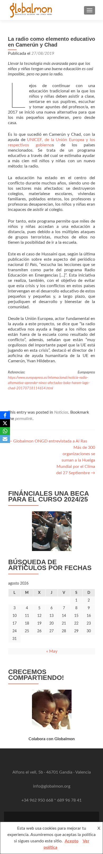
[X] (5, 423)
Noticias (61, 412)
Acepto (71, 841)
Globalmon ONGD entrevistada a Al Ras (47, 441)
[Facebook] (5, 415)
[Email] (5, 439)
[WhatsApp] (5, 431)
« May (51, 651)
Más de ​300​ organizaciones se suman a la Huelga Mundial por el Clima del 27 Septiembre (75, 460)
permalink (23, 419)
